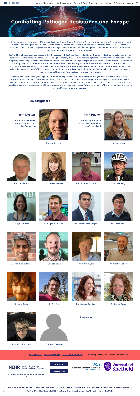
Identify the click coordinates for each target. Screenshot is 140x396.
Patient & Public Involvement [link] (87, 3)
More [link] (129, 3)
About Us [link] (47, 3)
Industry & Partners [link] (114, 3)
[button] (137, 3)
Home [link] (37, 3)
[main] (70, 21)
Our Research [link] (62, 3)
